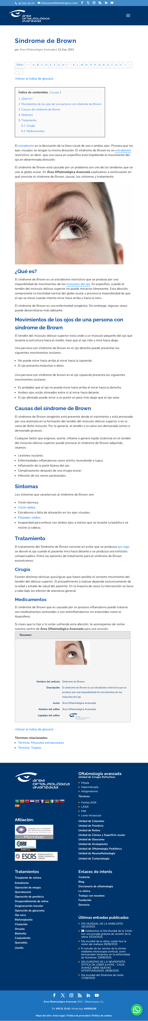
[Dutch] (32, 801)
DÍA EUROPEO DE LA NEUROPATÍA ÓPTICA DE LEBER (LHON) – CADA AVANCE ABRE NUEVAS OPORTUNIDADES (103, 966)
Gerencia (84, 905)
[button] (137, 1010)
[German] (47, 801)
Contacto (84, 877)
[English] (37, 801)
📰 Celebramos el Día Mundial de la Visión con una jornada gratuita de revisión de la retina (106, 934)
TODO (19, 65)
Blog (81, 882)
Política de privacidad (78, 1015)
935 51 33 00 (63, 1008)
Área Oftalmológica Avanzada (37, 49)
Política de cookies (102, 1015)
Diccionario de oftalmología (95, 886)
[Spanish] (17, 806)
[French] (42, 801)
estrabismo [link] (123, 150)
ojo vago (123, 547)
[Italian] (52, 801)
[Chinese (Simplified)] (27, 801)
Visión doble (26, 507)
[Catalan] (22, 801)
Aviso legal (59, 1015)
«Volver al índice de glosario (34, 79)
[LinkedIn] (106, 2)
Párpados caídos (29, 517)
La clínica (84, 891)
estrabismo (26, 146)
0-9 (28, 65)
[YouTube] (112, 2)
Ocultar (55, 92)
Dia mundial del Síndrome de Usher (102, 975)
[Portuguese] (57, 801)
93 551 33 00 (26, 3)
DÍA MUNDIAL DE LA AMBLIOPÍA (102, 924)
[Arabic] (17, 801)
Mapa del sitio (43, 1015)
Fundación (84, 900)
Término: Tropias (29, 748)
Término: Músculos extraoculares (41, 743)
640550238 (90, 1008)
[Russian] (62, 801)
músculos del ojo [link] (78, 284)
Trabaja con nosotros (91, 896)
